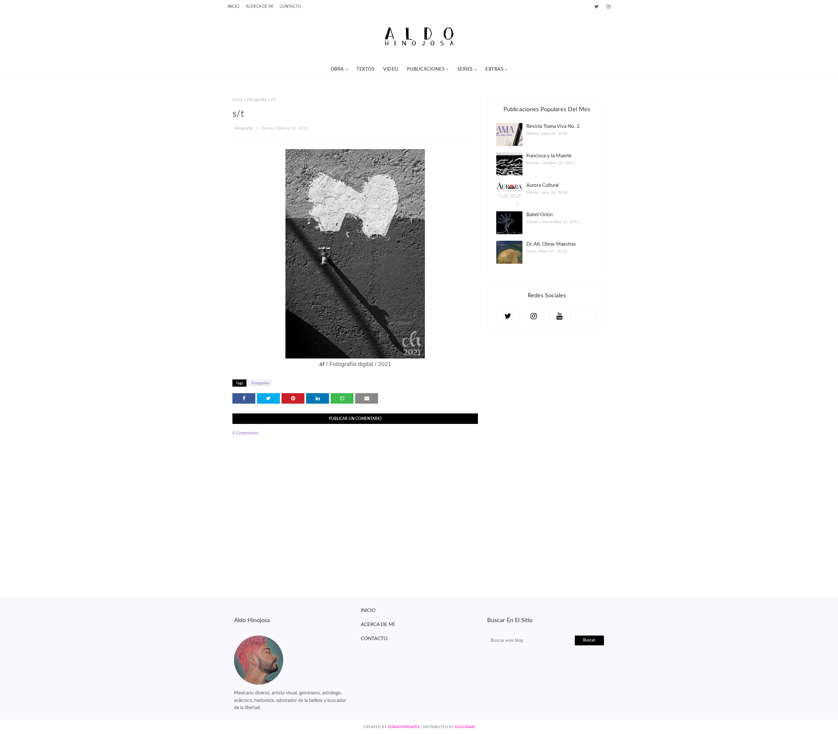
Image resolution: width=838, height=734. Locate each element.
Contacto (290, 7)
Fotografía (257, 100)
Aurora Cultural (542, 185)
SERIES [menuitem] (465, 69)
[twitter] (596, 6)
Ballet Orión (539, 214)
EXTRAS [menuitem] (494, 69)
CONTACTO (374, 638)
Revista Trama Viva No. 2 (553, 126)
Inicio (237, 100)
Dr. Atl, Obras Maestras (551, 244)
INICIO (233, 7)
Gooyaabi (465, 727)
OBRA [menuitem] (337, 69)
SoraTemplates (404, 727)
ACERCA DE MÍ (377, 624)
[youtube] (559, 316)
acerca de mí (259, 7)
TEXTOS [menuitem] (365, 69)
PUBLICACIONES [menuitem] (426, 69)
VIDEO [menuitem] (390, 69)
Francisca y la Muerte (549, 155)
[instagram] (607, 6)
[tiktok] (585, 316)
